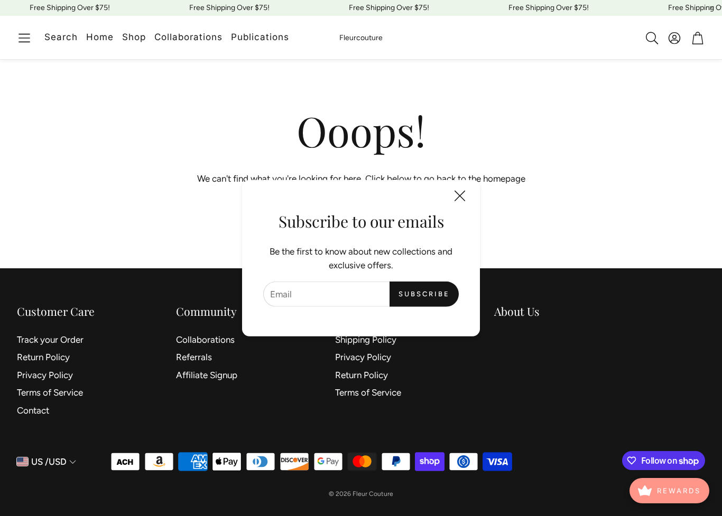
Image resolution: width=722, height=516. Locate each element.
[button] (24, 38)
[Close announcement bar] (711, 8)
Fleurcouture (361, 37)
